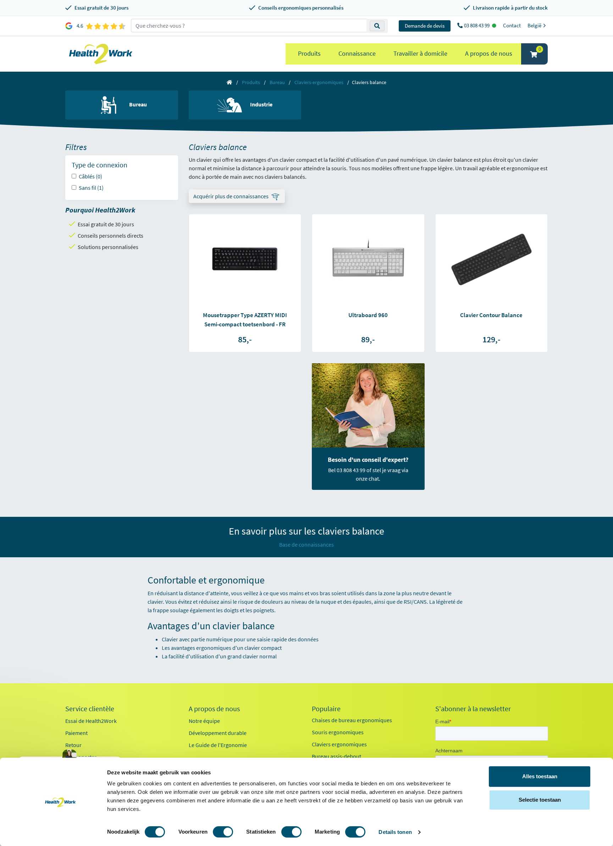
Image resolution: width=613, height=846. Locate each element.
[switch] (223, 831)
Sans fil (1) (91, 187)
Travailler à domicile (420, 53)
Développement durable (218, 732)
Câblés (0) (90, 176)
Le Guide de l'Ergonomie (218, 744)
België (535, 25)
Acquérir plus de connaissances (231, 196)
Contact (512, 25)
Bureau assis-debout (336, 756)
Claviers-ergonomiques (318, 82)
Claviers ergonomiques (339, 744)
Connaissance (357, 53)
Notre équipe (204, 720)
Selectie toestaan (540, 800)
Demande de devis (424, 25)
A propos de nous (488, 53)
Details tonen (395, 832)
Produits (309, 53)
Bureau (277, 82)
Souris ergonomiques (338, 732)
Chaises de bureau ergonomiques (352, 720)
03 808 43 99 (477, 25)
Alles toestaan (539, 776)
